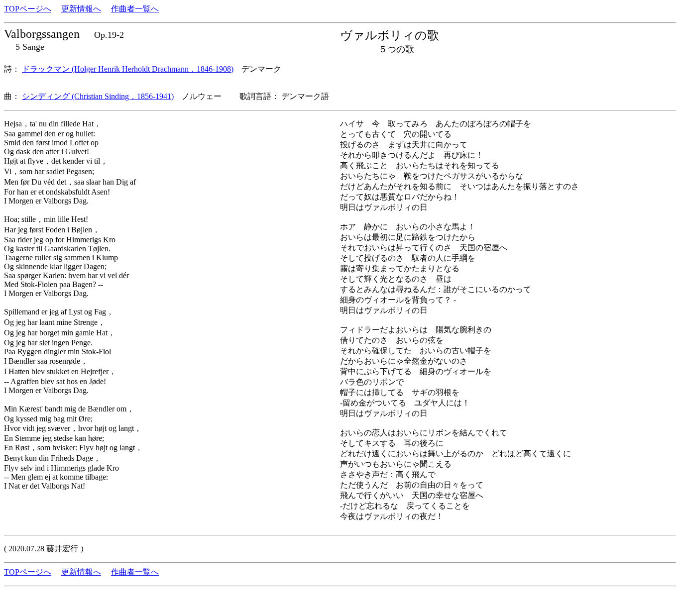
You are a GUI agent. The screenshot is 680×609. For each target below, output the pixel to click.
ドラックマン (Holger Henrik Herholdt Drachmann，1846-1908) (127, 69)
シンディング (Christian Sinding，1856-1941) (98, 96)
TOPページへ (27, 8)
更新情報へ (81, 8)
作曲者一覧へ (135, 8)
